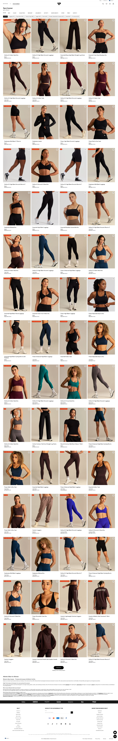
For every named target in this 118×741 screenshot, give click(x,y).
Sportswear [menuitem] (16, 3)
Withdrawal (111, 738)
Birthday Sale (99, 721)
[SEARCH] (103, 4)
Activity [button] (46, 13)
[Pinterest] (65, 724)
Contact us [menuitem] (105, 0)
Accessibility (18, 726)
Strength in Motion (100, 714)
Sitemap (104, 738)
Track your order (18, 717)
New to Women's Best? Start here (18, 730)
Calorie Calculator (18, 723)
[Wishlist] (106, 3)
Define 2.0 (51, 693)
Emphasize (100, 693)
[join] (72, 712)
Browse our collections (8, 696)
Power (18, 693)
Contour (52, 695)
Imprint (18, 725)
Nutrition (99, 712)
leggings (67, 684)
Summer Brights (100, 716)
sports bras (79, 684)
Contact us (18, 710)
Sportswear (100, 710)
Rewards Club (99, 723)
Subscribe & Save (100, 725)
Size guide (18, 721)
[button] (111, 0)
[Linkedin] (69, 724)
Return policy (18, 714)
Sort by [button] (75, 13)
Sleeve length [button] (54, 13)
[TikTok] (52, 724)
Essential (29, 694)
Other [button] (62, 13)
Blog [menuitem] (100, 0)
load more (58, 667)
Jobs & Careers (99, 726)
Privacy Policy (97, 738)
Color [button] (14, 13)
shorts (93, 684)
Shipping (18, 712)
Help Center (18, 719)
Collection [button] (22, 13)
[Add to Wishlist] (29, 20)
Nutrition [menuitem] (5, 3)
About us (99, 728)
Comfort (20, 695)
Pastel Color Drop (100, 719)
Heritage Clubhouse (99, 717)
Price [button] (68, 13)
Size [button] (9, 13)
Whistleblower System (100, 730)
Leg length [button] (38, 13)
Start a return (18, 716)
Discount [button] (30, 13)
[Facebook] (56, 724)
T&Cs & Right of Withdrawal (87, 738)
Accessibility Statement (18, 728)
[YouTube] (61, 724)
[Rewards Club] (115, 736)
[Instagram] (48, 724)
